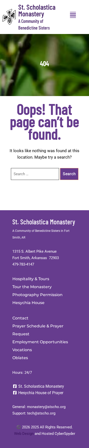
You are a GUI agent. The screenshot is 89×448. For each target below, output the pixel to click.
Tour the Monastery (32, 286)
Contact (20, 318)
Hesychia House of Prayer (40, 392)
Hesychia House (28, 302)
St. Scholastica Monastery (36, 10)
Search (69, 174)
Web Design (24, 433)
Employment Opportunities (40, 342)
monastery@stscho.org (46, 407)
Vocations (22, 349)
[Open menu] (73, 15)
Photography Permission (37, 294)
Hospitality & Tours (30, 278)
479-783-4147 (23, 264)
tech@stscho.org (41, 413)
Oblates (20, 357)
